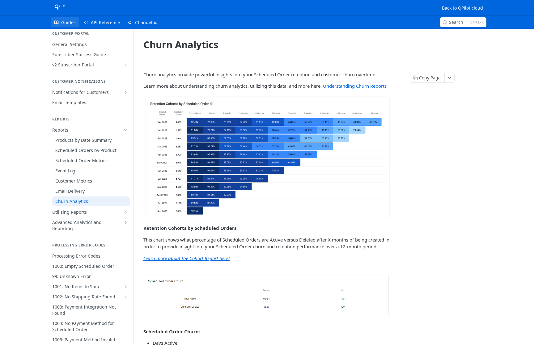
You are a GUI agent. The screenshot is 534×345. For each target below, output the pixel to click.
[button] (267, 157)
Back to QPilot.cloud (462, 8)
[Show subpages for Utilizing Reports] (125, 212)
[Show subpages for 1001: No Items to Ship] (125, 286)
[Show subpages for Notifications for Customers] (125, 92)
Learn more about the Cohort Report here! (186, 258)
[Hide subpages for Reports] (125, 130)
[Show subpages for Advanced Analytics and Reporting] (125, 222)
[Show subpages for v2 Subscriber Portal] (125, 64)
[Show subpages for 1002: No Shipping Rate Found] (125, 296)
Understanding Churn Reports (355, 86)
